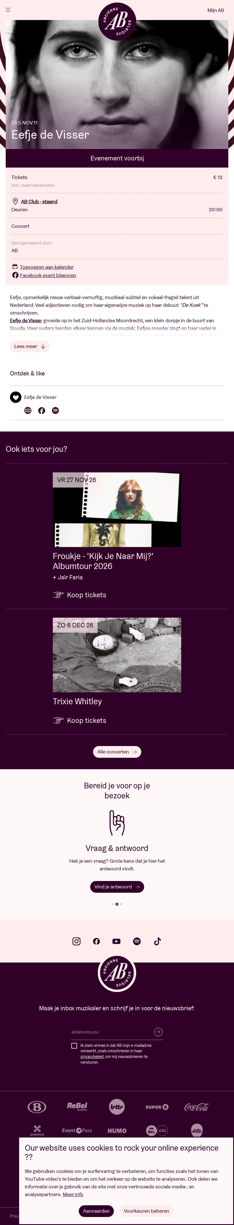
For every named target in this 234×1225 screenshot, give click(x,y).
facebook (96, 941)
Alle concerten (113, 751)
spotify (137, 941)
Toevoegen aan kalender (47, 267)
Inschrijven (158, 1032)
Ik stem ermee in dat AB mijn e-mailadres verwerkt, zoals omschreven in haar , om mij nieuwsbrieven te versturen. (116, 1054)
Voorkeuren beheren (146, 1211)
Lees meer (26, 346)
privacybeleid (92, 1056)
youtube (116, 941)
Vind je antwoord (113, 886)
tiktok (158, 941)
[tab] (113, 904)
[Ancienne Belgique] (117, 21)
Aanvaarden (96, 1211)
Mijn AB (215, 10)
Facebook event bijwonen (48, 275)
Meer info (73, 1194)
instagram (76, 941)
